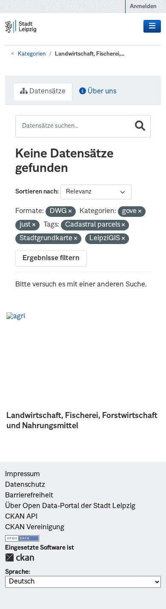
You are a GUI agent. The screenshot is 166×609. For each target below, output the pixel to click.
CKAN (19, 557)
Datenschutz (25, 485)
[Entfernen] (70, 212)
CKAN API (21, 517)
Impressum (22, 474)
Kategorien (32, 54)
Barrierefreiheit (29, 495)
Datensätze (47, 91)
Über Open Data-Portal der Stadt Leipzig (70, 506)
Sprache (17, 572)
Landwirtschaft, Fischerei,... (89, 54)
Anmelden (143, 6)
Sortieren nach (36, 192)
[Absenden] (140, 126)
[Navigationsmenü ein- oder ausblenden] (152, 26)
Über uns (101, 91)
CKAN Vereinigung (34, 527)
